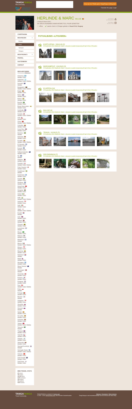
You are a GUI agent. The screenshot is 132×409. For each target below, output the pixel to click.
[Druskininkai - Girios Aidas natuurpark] (45, 167)
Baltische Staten (59, 46)
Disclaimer (105, 394)
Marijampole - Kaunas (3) (54, 66)
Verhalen (21, 47)
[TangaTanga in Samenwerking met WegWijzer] (22, 9)
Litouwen (68, 46)
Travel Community (23, 394)
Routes (21, 41)
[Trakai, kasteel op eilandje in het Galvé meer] (74, 145)
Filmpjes (21, 51)
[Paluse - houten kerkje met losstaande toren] (45, 123)
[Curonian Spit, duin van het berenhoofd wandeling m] (45, 101)
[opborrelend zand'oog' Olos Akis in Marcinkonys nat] (103, 167)
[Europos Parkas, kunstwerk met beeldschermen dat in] (88, 123)
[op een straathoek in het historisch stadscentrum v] (88, 101)
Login (115, 8)
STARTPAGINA (22, 34)
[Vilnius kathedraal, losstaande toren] (60, 145)
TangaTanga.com (50, 395)
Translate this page (106, 8)
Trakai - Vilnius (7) (51, 132)
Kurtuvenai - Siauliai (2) (54, 44)
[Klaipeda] (74, 101)
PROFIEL (20, 58)
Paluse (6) (47, 110)
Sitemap (98, 394)
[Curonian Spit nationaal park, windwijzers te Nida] (103, 101)
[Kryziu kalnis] (60, 57)
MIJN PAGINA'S (22, 54)
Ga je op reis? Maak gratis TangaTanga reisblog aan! (100, 4)
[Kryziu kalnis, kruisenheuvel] (45, 57)
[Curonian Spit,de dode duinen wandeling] (60, 101)
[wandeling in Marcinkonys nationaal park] (88, 167)
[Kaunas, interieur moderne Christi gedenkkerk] (60, 79)
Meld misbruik (113, 394)
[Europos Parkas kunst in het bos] (60, 123)
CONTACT (21, 65)
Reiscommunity (23, 3)
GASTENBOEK (22, 61)
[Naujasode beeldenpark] (60, 167)
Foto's (20, 44)
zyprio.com (57, 394)
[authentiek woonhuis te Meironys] (103, 123)
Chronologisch (21, 73)
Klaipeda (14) (49, 88)
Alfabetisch (28, 73)
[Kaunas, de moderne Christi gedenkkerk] (45, 79)
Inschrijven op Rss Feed (110, 23)
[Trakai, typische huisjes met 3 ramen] (103, 145)
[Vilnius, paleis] (88, 145)
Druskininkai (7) (50, 154)
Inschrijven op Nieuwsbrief (110, 19)
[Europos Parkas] (74, 123)
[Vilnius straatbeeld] (45, 145)
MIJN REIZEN (22, 38)
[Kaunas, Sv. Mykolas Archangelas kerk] (74, 79)
